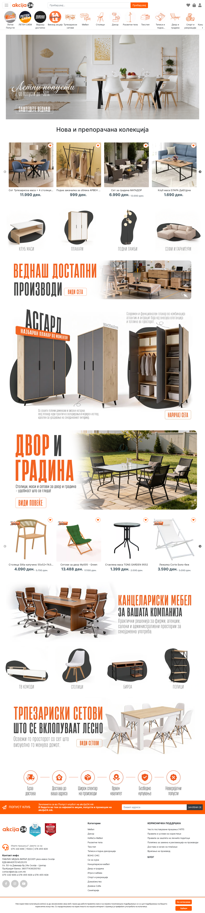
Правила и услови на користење (164, 833)
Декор (91, 833)
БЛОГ (151, 857)
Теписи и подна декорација (102, 851)
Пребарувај (139, 5)
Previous (4, 171)
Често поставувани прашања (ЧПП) (166, 829)
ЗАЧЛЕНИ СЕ (194, 807)
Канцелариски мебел (99, 864)
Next (200, 171)
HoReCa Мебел (95, 838)
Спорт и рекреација (98, 877)
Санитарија (93, 890)
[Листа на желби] (188, 5)
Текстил (92, 846)
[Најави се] (200, 5)
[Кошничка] (194, 5)
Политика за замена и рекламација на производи (173, 842)
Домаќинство (95, 881)
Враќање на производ (159, 851)
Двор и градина (96, 868)
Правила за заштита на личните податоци (169, 838)
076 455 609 (41, 849)
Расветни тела (95, 842)
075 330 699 (18, 849)
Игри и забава (95, 873)
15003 (29, 849)
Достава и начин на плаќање (162, 846)
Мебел (91, 829)
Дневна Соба (94, 886)
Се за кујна (93, 860)
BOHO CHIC (93, 855)
